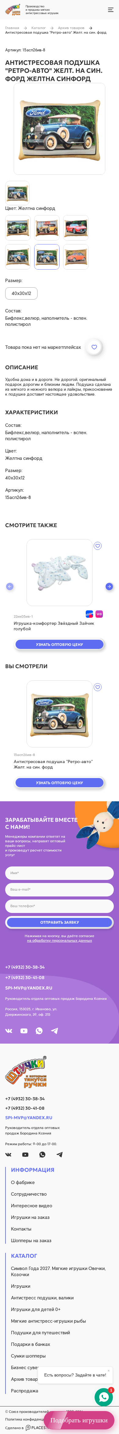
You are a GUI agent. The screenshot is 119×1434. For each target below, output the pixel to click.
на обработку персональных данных (59, 940)
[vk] (8, 1030)
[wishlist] (98, 546)
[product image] (59, 129)
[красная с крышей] (75, 257)
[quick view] (59, 572)
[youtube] (23, 1030)
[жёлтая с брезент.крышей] (47, 227)
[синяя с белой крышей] (18, 257)
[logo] (59, 1072)
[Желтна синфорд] (47, 257)
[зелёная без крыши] (18, 227)
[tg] (54, 1030)
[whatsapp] (39, 1030)
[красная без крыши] (75, 227)
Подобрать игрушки (79, 1420)
